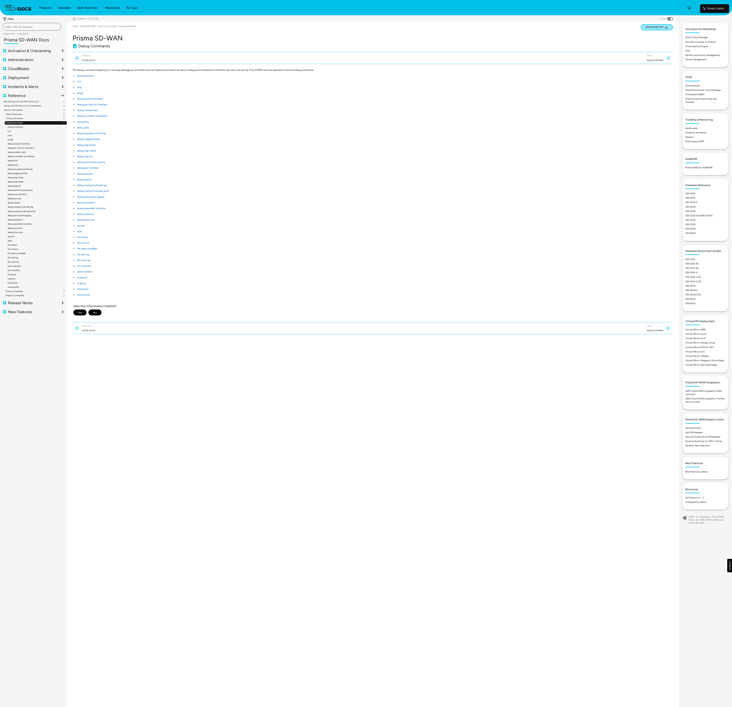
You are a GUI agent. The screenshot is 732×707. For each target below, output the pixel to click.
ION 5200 (690, 220)
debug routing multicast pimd (21, 211)
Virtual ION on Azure (696, 334)
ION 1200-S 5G (693, 281)
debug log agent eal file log (20, 169)
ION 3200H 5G (693, 294)
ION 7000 (690, 224)
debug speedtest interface (20, 224)
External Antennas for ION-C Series (703, 441)
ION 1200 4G (692, 263)
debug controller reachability (21, 156)
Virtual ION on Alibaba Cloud (700, 342)
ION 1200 (690, 198)
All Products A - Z (694, 497)
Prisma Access (692, 85)
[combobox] (32, 27)
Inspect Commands (15, 295)
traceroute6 (13, 287)
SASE (691, 517)
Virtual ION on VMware (697, 356)
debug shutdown (15, 219)
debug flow (13, 160)
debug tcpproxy (15, 228)
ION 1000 (690, 193)
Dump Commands (14, 291)
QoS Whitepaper (694, 432)
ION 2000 (690, 207)
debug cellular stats (17, 152)
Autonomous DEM (694, 141)
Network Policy (693, 428)
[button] (729, 565)
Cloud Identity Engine (696, 46)
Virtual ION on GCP (695, 338)
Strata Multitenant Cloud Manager (703, 90)
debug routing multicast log (20, 207)
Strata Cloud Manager (696, 37)
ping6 (10, 139)
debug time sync (15, 232)
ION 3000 (690, 211)
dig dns (11, 236)
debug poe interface (17, 194)
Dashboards (691, 128)
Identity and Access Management (702, 55)
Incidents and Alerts (695, 132)
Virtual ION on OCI (695, 351)
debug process (14, 198)
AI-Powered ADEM (694, 94)
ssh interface (14, 270)
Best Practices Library (696, 471)
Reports (689, 137)
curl (9, 131)
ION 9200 (690, 233)
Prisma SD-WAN (88, 26)
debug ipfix (13, 165)
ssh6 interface (14, 266)
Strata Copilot (715, 8)
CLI (697, 517)
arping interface (15, 127)
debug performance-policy (20, 190)
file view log (13, 262)
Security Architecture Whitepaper (703, 436)
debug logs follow (16, 182)
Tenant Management (696, 59)
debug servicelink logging (19, 215)
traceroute (13, 283)
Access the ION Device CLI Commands (22, 106)
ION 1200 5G (692, 268)
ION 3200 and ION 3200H (699, 215)
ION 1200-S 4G (693, 277)
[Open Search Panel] (689, 8)
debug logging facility (18, 173)
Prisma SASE (718, 517)
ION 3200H (691, 290)
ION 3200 (690, 286)
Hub (687, 50)
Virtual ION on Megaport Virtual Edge (704, 360)
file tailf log (13, 257)
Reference (705, 517)
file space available (17, 253)
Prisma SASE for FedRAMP (699, 167)
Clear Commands (14, 114)
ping (10, 135)
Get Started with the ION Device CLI (21, 102)
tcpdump (12, 274)
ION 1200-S (691, 202)
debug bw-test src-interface (21, 148)
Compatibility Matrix (695, 502)
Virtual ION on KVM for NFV (699, 347)
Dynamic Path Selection (697, 445)
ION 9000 (690, 228)
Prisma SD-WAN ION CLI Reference (706, 520)
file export (12, 245)
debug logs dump (15, 177)
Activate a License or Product (700, 42)
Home (75, 26)
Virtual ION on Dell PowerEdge (701, 365)
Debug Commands (14, 123)
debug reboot (14, 203)
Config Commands (14, 118)
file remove (13, 249)
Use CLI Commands (13, 110)
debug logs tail (14, 186)
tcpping (11, 278)
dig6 (10, 240)
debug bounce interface (19, 144)
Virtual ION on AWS (695, 329)
